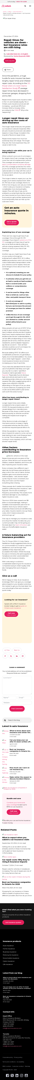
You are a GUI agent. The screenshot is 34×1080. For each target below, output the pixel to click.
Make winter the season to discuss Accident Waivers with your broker (20, 778)
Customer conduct (18, 1066)
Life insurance (8, 964)
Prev (8, 650)
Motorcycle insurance (10, 955)
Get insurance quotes (13, 922)
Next (16, 650)
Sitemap (27, 1066)
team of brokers (21, 525)
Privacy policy (18, 1057)
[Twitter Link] (12, 1076)
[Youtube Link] (26, 1076)
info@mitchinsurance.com (12, 1028)
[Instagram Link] (21, 1076)
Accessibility (20, 1062)
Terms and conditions (9, 1062)
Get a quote (9, 61)
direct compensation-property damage (16, 164)
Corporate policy (8, 1057)
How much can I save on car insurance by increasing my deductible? (21, 768)
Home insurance (9, 949)
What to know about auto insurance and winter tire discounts (20, 731)
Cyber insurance (8, 961)
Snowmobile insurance (11, 958)
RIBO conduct (7, 1066)
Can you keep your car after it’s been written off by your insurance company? (20, 741)
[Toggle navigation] (30, 6)
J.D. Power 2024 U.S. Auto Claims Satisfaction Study (16, 85)
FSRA (16, 110)
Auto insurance (8, 946)
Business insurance (9, 952)
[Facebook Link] (7, 1076)
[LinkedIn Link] (17, 1076)
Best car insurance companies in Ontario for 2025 (20, 750)
